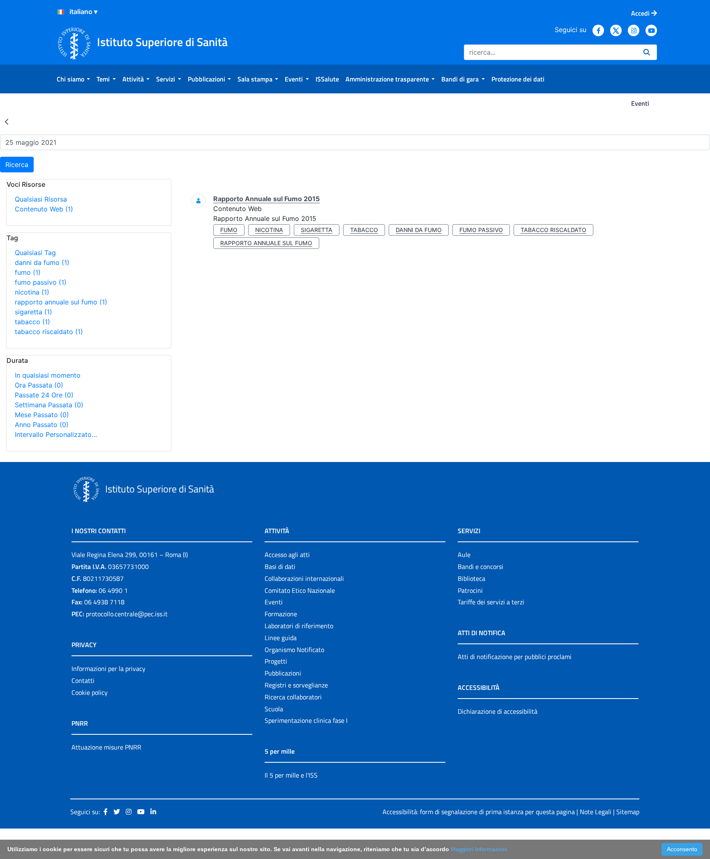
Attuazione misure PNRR (106, 747)
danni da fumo (42, 262)
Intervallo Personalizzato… (56, 434)
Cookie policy (89, 692)
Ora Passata (39, 385)
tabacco (32, 322)
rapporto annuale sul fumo (61, 302)
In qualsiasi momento (48, 375)
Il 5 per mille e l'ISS (291, 775)
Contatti (83, 680)
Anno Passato (42, 424)
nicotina (32, 292)
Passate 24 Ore (44, 395)
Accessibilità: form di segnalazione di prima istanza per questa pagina (479, 812)
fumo (28, 272)
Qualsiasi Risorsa (41, 199)
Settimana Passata (49, 405)
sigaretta (33, 312)
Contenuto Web (44, 209)
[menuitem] (73, 79)
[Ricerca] (646, 52)
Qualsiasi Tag (35, 252)
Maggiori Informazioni (479, 849)
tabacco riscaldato (49, 331)
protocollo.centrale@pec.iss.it (127, 614)
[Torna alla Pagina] (6, 121)
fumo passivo (41, 282)
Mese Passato (42, 415)
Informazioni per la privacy (108, 668)
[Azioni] (61, 12)
